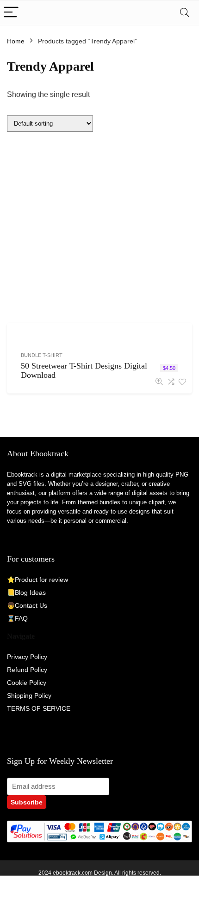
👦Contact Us (27, 605)
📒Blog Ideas (26, 592)
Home (16, 41)
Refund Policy (27, 669)
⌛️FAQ (17, 618)
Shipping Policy (29, 695)
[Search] (185, 12)
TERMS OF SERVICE (38, 708)
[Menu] (11, 12)
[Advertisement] (99, 228)
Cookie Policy (26, 682)
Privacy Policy (27, 656)
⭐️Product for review (37, 579)
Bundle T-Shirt (41, 355)
